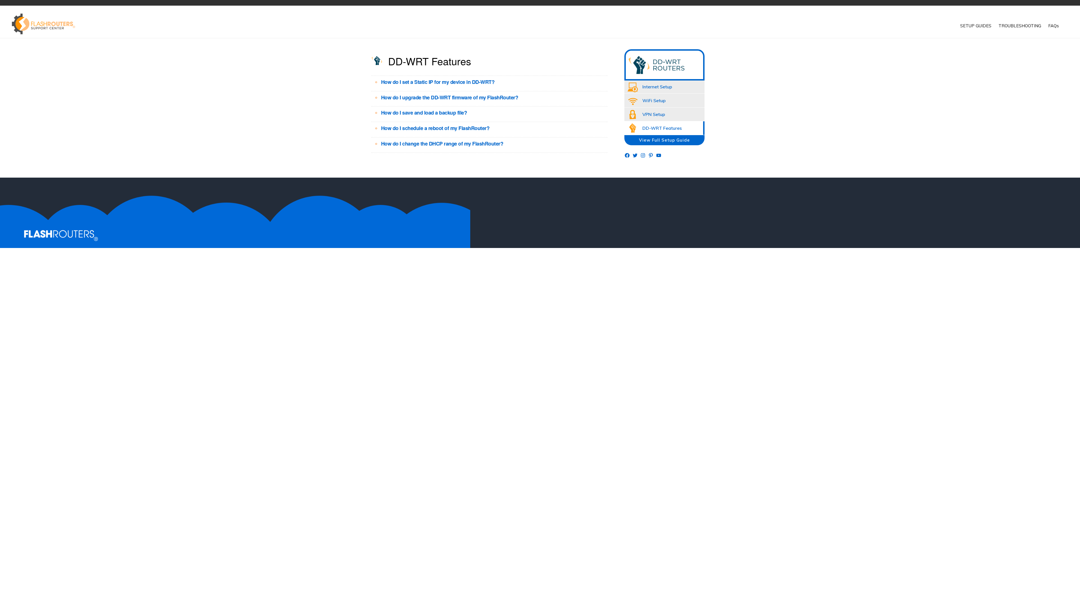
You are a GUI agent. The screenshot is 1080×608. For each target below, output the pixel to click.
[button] (1066, 21)
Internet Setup (657, 87)
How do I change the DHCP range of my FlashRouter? (442, 143)
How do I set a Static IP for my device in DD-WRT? (438, 82)
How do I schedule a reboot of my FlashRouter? (435, 128)
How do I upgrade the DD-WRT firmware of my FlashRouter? (449, 97)
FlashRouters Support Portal (46, 24)
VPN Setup (653, 114)
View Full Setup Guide (664, 140)
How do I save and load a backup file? (424, 112)
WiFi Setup (654, 100)
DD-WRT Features (662, 128)
